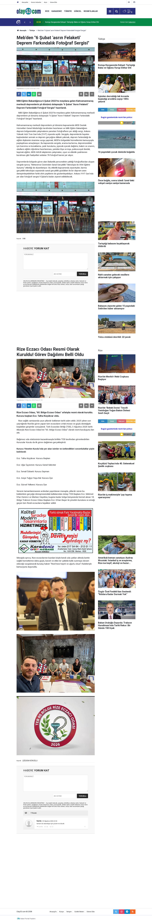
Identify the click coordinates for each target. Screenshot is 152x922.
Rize (47, 11)
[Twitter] (24, 94)
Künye (61, 912)
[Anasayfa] (18, 2)
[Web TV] (129, 2)
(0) (47, 826)
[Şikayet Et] (85, 826)
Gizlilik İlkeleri (79, 912)
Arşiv (45, 2)
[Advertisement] (10, 59)
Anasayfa (22, 30)
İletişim (69, 912)
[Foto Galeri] (134, 2)
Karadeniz (57, 11)
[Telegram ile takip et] (127, 911)
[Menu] (110, 11)
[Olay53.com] (29, 11)
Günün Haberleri (36, 2)
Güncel (77, 11)
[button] (81, 94)
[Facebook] (19, 94)
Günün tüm (127, 22)
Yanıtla (41, 826)
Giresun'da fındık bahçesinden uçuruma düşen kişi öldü (66, 22)
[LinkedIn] (29, 94)
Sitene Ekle (53, 2)
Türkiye (68, 11)
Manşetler (25, 2)
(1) (52, 826)
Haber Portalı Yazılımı (27, 919)
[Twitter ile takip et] (116, 911)
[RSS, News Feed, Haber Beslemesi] (132, 911)
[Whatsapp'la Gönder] (34, 94)
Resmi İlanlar (91, 11)
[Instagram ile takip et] (121, 911)
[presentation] (24, 22)
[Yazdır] (39, 94)
